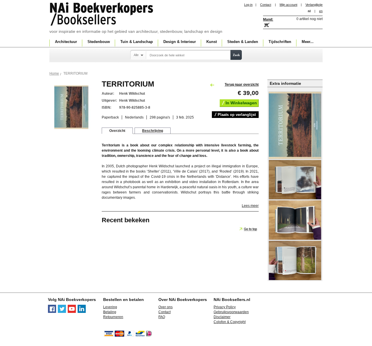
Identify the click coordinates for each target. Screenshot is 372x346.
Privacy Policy (225, 307)
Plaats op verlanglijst (237, 114)
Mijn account (288, 4)
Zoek (236, 55)
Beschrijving (152, 131)
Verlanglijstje (314, 4)
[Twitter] (62, 312)
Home (54, 73)
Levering (110, 307)
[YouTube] (72, 312)
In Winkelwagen (241, 103)
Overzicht (117, 131)
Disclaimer (222, 317)
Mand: (268, 19)
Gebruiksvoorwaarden (231, 312)
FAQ (161, 317)
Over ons (165, 307)
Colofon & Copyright (230, 322)
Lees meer (250, 206)
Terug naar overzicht (242, 85)
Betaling (109, 312)
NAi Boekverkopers (102, 14)
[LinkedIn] (82, 312)
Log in (248, 4)
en (321, 11)
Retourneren (113, 317)
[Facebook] (52, 312)
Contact (265, 4)
